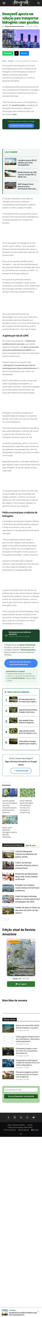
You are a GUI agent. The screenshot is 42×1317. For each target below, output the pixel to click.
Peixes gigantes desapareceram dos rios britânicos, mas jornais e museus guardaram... (28, 1039)
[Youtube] (33, 1117)
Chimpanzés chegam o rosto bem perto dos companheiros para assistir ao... (27, 1051)
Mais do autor (31, 845)
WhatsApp (8, 53)
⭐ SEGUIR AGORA (21, 771)
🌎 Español (34, 1130)
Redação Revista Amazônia (14, 26)
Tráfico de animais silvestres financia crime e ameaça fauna (26, 865)
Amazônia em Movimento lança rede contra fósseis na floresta (26, 876)
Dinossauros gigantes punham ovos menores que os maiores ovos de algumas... (27, 1074)
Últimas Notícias (23, 1130)
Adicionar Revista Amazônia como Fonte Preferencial (20, 663)
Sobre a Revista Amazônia (16, 1125)
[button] (4, 3)
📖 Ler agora (21, 984)
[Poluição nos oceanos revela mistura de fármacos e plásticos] (8, 888)
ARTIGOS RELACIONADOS (13, 845)
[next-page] (7, 918)
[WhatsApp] (27, 1117)
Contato (29, 1125)
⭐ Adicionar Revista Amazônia (21, 126)
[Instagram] (14, 1117)
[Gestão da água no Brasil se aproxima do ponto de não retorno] (8, 910)
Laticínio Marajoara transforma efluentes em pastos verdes (26, 854)
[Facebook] (8, 1117)
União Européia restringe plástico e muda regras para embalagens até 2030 (27, 899)
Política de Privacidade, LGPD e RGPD (20, 1127)
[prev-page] (3, 918)
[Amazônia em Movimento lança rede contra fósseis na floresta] (8, 877)
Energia (10, 61)
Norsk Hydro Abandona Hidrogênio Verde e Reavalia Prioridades (9, 832)
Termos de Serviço (10, 1130)
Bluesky (24, 53)
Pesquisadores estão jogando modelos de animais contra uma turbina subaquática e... (28, 1062)
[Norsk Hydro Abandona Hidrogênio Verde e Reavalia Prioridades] (10, 819)
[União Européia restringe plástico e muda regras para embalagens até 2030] (8, 899)
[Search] (38, 3)
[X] (21, 1117)
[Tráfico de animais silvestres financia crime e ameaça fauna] (8, 865)
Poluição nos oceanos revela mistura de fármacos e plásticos (27, 888)
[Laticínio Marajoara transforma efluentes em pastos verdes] (8, 854)
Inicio (4, 61)
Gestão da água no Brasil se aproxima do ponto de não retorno (27, 910)
